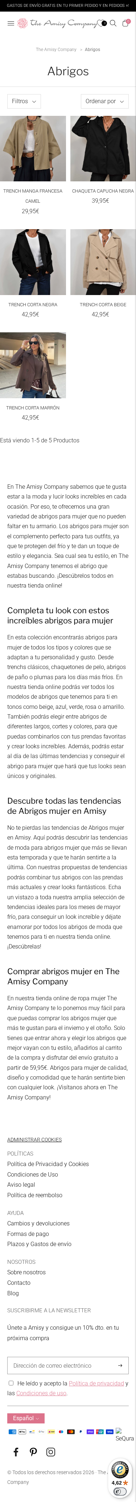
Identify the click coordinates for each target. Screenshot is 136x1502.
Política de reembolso (34, 1195)
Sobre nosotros (26, 1272)
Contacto (18, 1282)
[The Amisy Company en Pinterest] (33, 1454)
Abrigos (92, 49)
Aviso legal (21, 1184)
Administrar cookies (34, 1140)
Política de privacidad (96, 1383)
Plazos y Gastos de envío (39, 1244)
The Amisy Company (56, 49)
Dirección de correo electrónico (49, 1357)
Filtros (20, 101)
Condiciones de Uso (32, 1174)
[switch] (120, 1491)
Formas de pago (28, 1233)
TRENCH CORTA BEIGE (103, 304)
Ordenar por (101, 101)
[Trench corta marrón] (33, 365)
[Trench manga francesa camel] (33, 149)
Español (23, 1418)
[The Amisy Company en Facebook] (16, 1454)
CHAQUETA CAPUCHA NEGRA (103, 191)
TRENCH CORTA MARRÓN (32, 408)
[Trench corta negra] (33, 262)
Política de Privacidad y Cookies (48, 1164)
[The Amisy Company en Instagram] (50, 1454)
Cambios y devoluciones (38, 1223)
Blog (13, 1293)
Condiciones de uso (41, 1393)
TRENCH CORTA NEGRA (32, 304)
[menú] (11, 23)
